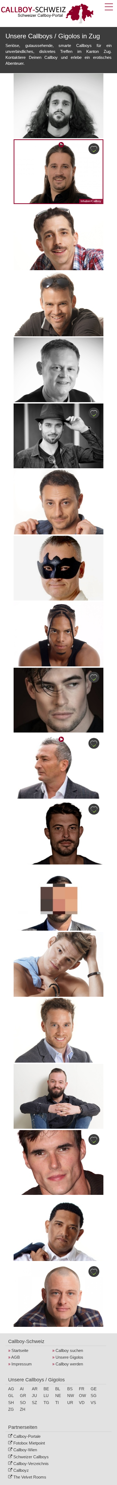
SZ (34, 1402)
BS (70, 1388)
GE (94, 1388)
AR (35, 1388)
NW (70, 1395)
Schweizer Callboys (31, 1457)
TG (46, 1402)
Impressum (21, 1364)
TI (57, 1402)
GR (23, 1395)
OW (82, 1395)
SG (94, 1395)
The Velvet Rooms (29, 1477)
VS (93, 1402)
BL (57, 1388)
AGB (15, 1357)
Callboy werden (69, 1364)
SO (23, 1402)
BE (46, 1388)
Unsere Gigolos (69, 1357)
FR (81, 1388)
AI (22, 1388)
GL (11, 1395)
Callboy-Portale (27, 1436)
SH (11, 1402)
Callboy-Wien (25, 1449)
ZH (22, 1409)
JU (34, 1395)
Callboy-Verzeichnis (31, 1463)
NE (58, 1395)
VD (82, 1402)
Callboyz (21, 1470)
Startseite (19, 1350)
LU (46, 1395)
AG (11, 1388)
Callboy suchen (69, 1350)
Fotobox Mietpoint (29, 1443)
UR (70, 1402)
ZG (11, 1409)
